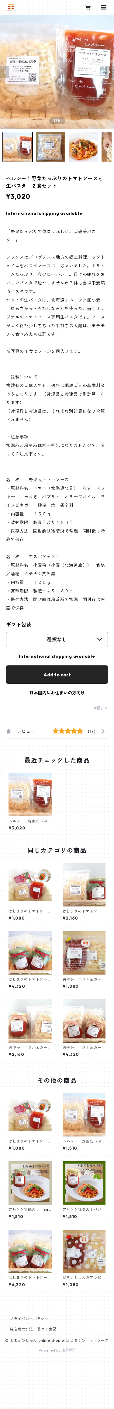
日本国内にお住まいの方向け (57, 693)
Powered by (50, 1350)
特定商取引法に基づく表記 (33, 1329)
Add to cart (57, 675)
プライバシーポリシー (29, 1318)
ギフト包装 (19, 624)
